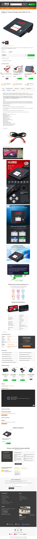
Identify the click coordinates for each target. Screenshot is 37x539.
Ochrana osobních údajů (5, 503)
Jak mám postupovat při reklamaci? (7, 360)
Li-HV (10, 346)
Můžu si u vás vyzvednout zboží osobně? (25, 352)
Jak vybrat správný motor (6, 456)
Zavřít (5, 59)
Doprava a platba (4, 495)
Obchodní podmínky (5, 501)
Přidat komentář (4, 423)
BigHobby (9, 48)
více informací (21, 519)
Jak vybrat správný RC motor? (6, 356)
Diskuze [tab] (14, 90)
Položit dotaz (27, 346)
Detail (7, 78)
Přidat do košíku (31, 55)
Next (35, 73)
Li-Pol (14, 346)
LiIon (6, 97)
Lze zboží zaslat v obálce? (17, 458)
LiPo (3, 97)
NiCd (23, 47)
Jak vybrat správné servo (6, 455)
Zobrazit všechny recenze (7, 471)
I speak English (13, 0)
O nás (2, 0)
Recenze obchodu (22, 496)
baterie (6, 102)
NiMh (25, 47)
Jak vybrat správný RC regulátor (7, 358)
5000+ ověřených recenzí (4, 468)
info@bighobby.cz (27, 340)
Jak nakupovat (8, 0)
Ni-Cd (16, 346)
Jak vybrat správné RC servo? (6, 354)
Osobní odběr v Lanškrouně (23, 498)
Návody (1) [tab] (29, 88)
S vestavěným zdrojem (11, 344)
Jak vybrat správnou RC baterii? (7, 352)
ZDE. (6, 332)
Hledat (24, 4)
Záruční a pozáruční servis (23, 497)
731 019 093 (28, 341)
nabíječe (9, 146)
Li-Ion (12, 346)
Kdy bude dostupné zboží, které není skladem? (9, 362)
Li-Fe (8, 346)
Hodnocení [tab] (8, 90)
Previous (1, 73)
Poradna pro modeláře (5, 496)
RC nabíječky (9, 336)
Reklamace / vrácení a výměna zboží (7, 502)
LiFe (31, 47)
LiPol (28, 47)
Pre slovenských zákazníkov (6, 497)
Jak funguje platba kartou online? (24, 354)
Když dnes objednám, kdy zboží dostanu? (25, 358)
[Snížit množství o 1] (25, 55)
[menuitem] (3, 8)
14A (8, 342)
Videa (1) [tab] (3, 90)
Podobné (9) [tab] (22, 88)
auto (15, 96)
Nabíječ (2, 47)
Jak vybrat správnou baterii (7, 454)
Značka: (3, 13)
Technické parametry (9, 88)
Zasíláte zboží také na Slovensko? (24, 360)
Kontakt (16, 0)
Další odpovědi (18, 463)
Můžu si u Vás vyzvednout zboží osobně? (18, 457)
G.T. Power (9, 340)
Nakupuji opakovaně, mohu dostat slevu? (25, 356)
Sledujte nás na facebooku (6, 514)
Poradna (4, 0)
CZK (29, 0)
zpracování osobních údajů (18, 486)
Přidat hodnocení (4, 415)
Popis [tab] (3, 88)
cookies (11, 266)
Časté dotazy (17, 88)
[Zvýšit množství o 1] (25, 54)
